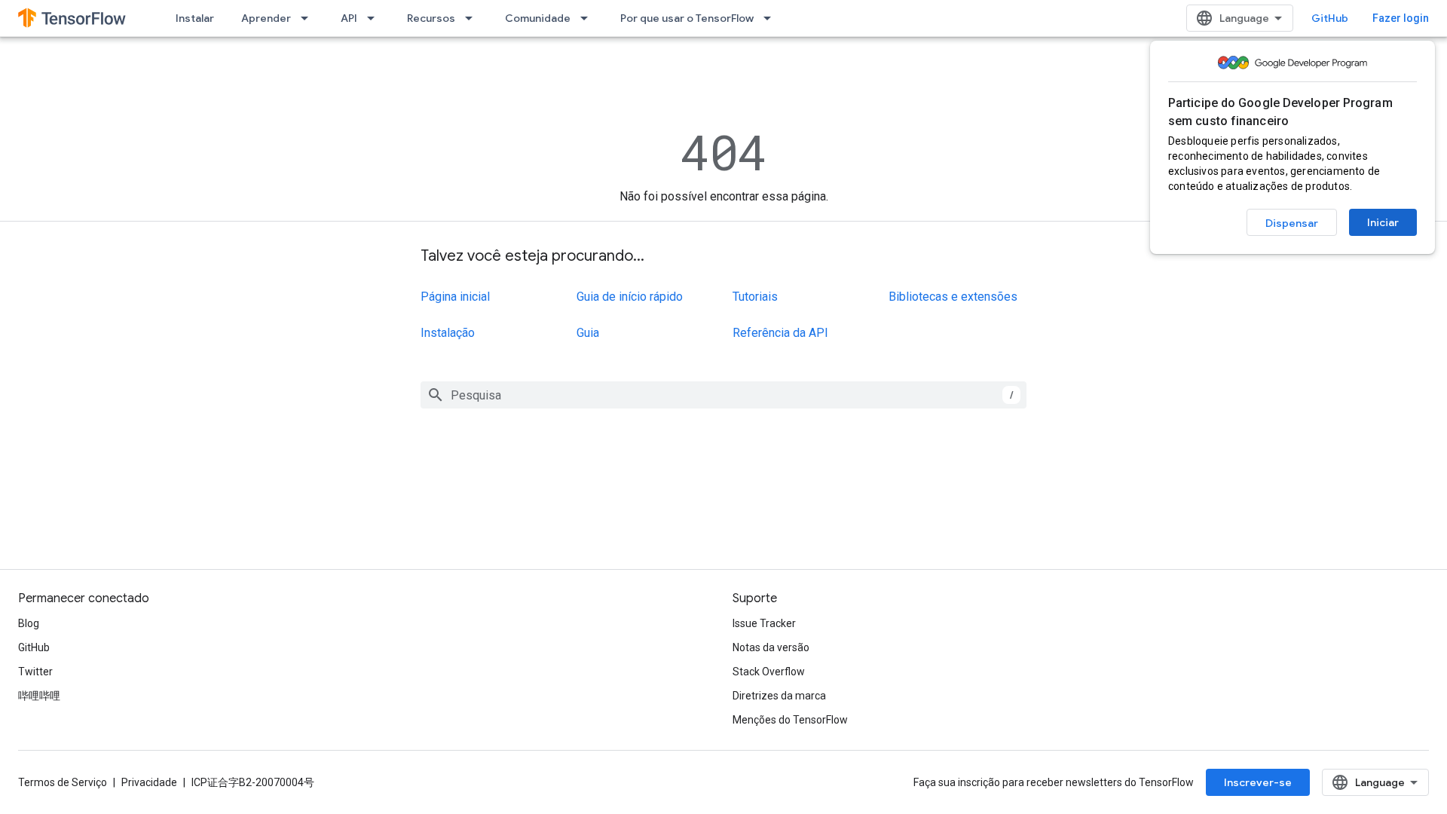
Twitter (35, 672)
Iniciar (1383, 222)
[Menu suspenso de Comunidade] (589, 18)
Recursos (431, 18)
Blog (28, 623)
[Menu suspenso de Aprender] (309, 18)
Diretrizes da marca (779, 696)
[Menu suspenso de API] (375, 18)
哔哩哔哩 (39, 696)
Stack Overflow (769, 672)
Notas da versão (771, 647)
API (349, 18)
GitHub (1329, 18)
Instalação (448, 333)
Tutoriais (755, 296)
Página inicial (455, 296)
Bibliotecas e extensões (953, 296)
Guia (588, 333)
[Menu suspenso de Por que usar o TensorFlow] (772, 18)
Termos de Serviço (62, 782)
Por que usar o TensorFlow (687, 18)
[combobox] (723, 395)
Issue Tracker (764, 623)
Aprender (266, 18)
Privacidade (149, 782)
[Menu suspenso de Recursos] (473, 18)
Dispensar (1291, 223)
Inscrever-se (1258, 782)
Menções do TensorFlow (790, 720)
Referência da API (780, 333)
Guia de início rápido (630, 296)
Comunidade (538, 18)
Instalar (195, 18)
